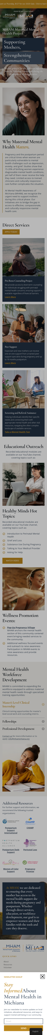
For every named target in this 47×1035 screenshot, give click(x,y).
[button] (42, 977)
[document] (23, 517)
